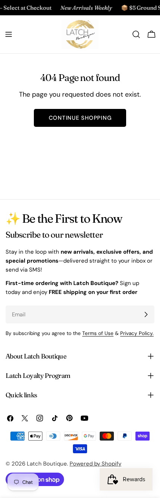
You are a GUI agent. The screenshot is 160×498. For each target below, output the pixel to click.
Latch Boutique (47, 463)
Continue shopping (80, 118)
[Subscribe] (146, 314)
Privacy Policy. (137, 333)
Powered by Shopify (95, 463)
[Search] (136, 34)
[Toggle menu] (8, 34)
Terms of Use (97, 333)
